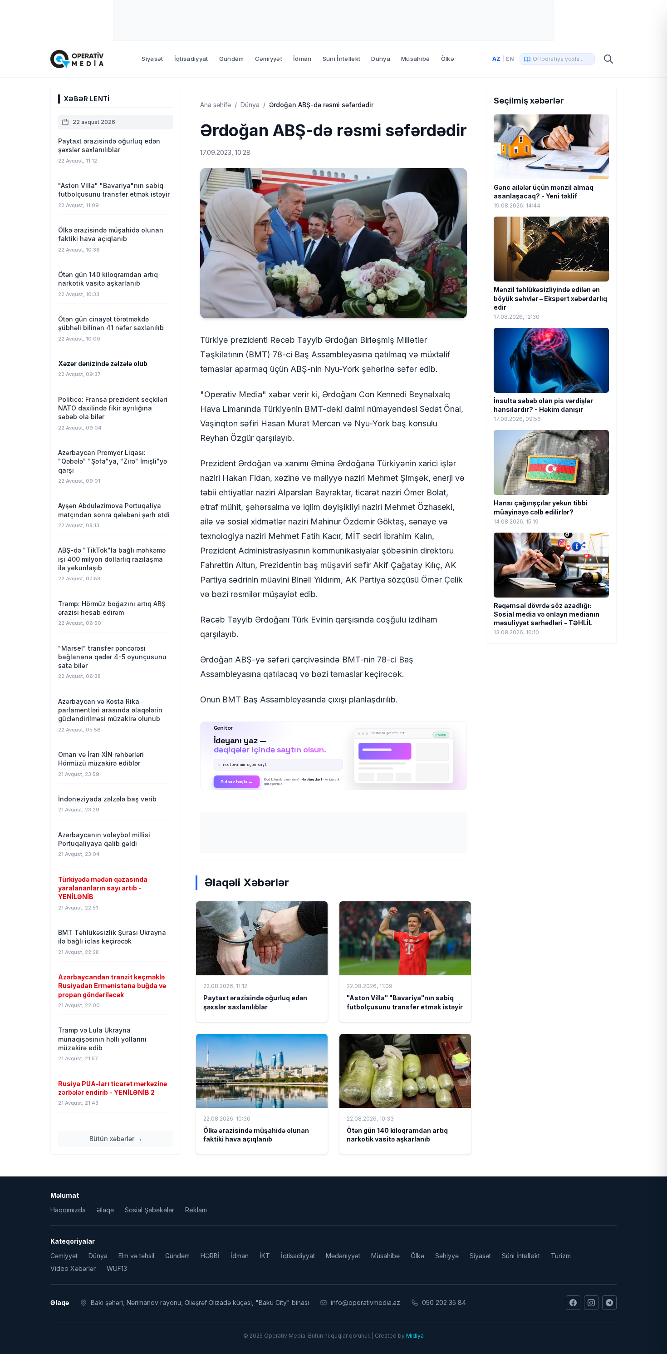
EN (510, 58)
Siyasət (152, 58)
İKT (265, 1256)
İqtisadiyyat (191, 58)
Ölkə (447, 58)
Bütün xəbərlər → (115, 1138)
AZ (496, 58)
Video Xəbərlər (73, 1268)
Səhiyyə (447, 1256)
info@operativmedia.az (365, 1302)
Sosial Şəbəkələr (149, 1210)
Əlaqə (105, 1210)
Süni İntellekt (342, 58)
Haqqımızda (68, 1210)
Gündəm (231, 58)
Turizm (561, 1256)
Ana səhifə (215, 105)
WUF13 (117, 1268)
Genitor (334, 755)
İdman (302, 58)
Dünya (380, 58)
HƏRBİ (210, 1256)
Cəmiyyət (269, 58)
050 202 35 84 (444, 1302)
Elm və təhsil (136, 1256)
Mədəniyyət (343, 1256)
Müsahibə (415, 58)
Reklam (196, 1210)
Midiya (415, 1335)
